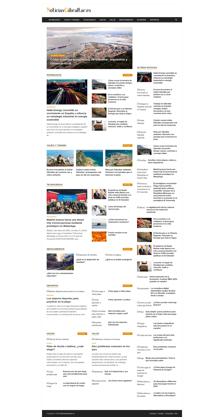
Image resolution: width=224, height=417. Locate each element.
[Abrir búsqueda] (176, 20)
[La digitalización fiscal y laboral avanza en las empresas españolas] (141, 208)
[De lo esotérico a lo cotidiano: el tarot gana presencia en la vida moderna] (99, 95)
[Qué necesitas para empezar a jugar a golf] (99, 311)
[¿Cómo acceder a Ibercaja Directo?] (144, 303)
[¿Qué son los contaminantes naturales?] (60, 262)
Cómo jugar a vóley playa (119, 291)
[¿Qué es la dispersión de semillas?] (86, 255)
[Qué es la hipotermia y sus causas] (97, 372)
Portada (61, 55)
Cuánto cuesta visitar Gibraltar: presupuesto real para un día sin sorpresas (88, 172)
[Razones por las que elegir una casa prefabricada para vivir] (54, 372)
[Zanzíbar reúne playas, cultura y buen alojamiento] (141, 160)
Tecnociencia (89, 20)
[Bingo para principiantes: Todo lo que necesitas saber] (140, 358)
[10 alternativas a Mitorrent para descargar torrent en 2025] (144, 382)
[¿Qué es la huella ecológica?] (113, 255)
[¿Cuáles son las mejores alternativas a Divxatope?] (144, 393)
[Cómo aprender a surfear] (99, 300)
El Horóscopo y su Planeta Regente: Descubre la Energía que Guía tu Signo (120, 111)
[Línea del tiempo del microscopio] (99, 207)
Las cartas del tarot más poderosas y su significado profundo (163, 337)
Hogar (103, 20)
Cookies (161, 413)
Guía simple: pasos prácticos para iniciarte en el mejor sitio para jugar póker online (161, 314)
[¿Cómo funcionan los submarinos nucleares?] (99, 220)
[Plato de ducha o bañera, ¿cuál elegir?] (58, 340)
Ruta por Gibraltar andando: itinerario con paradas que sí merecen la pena (118, 172)
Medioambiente (126, 20)
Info (176, 413)
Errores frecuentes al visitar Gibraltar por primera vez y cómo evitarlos (60, 172)
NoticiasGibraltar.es (67, 413)
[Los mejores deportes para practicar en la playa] (65, 291)
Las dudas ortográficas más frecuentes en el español (163, 325)
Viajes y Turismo (71, 20)
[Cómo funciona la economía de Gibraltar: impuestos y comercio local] (89, 48)
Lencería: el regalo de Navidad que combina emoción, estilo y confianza (120, 124)
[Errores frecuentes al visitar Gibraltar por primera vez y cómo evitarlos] (60, 158)
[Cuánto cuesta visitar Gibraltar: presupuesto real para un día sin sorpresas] (89, 158)
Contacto (153, 413)
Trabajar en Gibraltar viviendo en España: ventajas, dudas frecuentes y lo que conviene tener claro (162, 108)
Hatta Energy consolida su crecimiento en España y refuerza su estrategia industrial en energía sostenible (165, 78)
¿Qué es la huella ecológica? (118, 259)
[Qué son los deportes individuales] (99, 323)
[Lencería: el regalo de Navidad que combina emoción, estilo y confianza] (99, 122)
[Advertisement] (157, 44)
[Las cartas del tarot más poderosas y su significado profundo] (144, 335)
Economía (141, 20)
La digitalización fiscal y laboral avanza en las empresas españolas (160, 209)
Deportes (154, 20)
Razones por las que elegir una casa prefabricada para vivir (75, 373)
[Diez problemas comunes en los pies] (106, 340)
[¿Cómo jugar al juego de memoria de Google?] (144, 368)
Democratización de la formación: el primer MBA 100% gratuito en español (163, 279)
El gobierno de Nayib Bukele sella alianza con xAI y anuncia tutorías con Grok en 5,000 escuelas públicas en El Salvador (119, 195)
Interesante (54, 20)
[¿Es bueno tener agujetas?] (99, 381)
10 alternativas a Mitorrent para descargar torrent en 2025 (164, 383)
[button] (128, 48)
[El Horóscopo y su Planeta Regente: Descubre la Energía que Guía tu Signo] (99, 109)
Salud (112, 20)
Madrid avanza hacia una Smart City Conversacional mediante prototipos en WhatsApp (65, 222)
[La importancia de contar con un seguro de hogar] (54, 383)
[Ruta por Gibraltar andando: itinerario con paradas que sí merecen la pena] (118, 158)
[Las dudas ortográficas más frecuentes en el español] (144, 324)
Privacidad (169, 413)
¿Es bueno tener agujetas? (120, 381)
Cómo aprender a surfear (119, 300)
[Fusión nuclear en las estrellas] (99, 233)
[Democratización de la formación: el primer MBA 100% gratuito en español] (142, 277)
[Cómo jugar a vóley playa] (99, 291)
